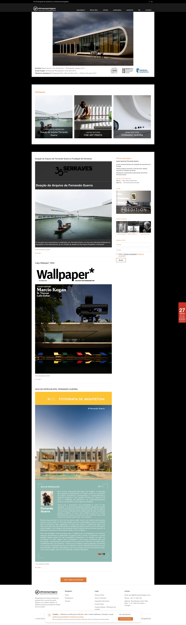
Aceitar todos (125, 619)
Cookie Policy (99, 604)
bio (139, 10)
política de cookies (77, 617)
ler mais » (38, 253)
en (152, 1)
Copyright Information (102, 601)
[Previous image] (39, 38)
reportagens (81, 10)
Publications (69, 598)
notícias (105, 10)
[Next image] (146, 38)
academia (129, 10)
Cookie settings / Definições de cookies (105, 608)
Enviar (121, 260)
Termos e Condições (130, 254)
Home (67, 595)
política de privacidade (60, 617)
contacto (148, 10)
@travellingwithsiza (143, 618)
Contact (67, 601)
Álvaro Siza (94, 10)
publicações (117, 10)
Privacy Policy (99, 595)
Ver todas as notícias (73, 580)
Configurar (126, 614)
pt (149, 1)
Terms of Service (100, 598)
